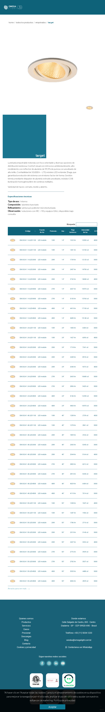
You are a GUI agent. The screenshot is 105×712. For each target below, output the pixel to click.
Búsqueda (71, 224)
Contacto (26, 643)
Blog (26, 640)
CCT (96, 231)
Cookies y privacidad (26, 647)
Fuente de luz (42, 231)
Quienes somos (26, 618)
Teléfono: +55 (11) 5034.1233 (79, 633)
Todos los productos (24, 23)
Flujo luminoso (72, 231)
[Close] (101, 26)
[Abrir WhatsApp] (98, 705)
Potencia (53, 231)
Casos (26, 629)
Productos (26, 622)
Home (11, 23)
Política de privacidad (64, 700)
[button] (89, 108)
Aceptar (52, 707)
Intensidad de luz (85, 231)
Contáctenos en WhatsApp (80, 647)
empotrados (40, 23)
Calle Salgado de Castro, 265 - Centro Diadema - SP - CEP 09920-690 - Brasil (79, 624)
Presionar (26, 633)
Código (27, 231)
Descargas (26, 636)
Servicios (26, 625)
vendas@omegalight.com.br (78, 640)
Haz (62, 231)
